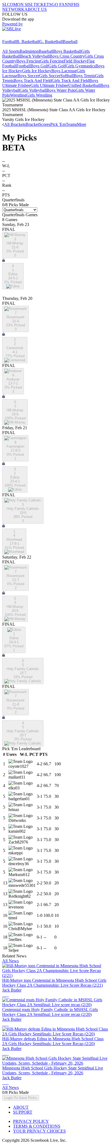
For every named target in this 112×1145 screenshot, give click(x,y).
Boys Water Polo (61, 90)
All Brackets (15, 124)
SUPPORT (22, 1112)
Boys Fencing (28, 61)
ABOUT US (35, 9)
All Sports (11, 51)
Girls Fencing (52, 61)
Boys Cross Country (67, 56)
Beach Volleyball (34, 56)
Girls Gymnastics (80, 66)
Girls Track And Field (70, 80)
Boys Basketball (67, 51)
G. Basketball (51, 41)
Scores (44, 124)
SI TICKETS (40, 4)
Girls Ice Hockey (36, 70)
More (81, 124)
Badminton (29, 51)
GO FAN (60, 4)
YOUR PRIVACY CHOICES (39, 1131)
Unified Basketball (84, 85)
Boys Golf (39, 66)
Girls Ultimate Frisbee (49, 85)
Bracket (32, 124)
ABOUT (21, 1107)
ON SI (23, 4)
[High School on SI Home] (23, 36)
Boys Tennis (84, 75)
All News (10, 961)
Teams (71, 124)
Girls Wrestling (39, 95)
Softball (67, 75)
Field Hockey (75, 61)
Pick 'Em (58, 124)
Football (9, 41)
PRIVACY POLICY (31, 1121)
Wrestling (18, 95)
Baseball (70, 41)
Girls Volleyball (33, 90)
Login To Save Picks (20, 1098)
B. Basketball (27, 41)
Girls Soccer (49, 75)
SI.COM (9, 4)
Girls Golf (57, 66)
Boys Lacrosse (64, 70)
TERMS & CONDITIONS (36, 1126)
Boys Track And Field (33, 80)
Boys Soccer (28, 75)
